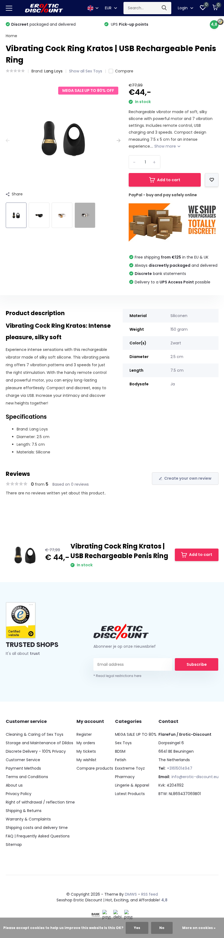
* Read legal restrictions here (117, 675)
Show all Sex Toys (85, 71)
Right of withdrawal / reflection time (40, 802)
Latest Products (130, 793)
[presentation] (8, 140)
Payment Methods (23, 768)
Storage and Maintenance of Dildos (39, 743)
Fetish (120, 760)
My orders (85, 743)
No (161, 927)
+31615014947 (179, 768)
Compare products (94, 768)
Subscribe (197, 664)
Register (84, 734)
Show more (165, 146)
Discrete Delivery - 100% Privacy (36, 751)
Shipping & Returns (24, 810)
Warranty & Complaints (28, 819)
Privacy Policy (18, 793)
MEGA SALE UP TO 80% (136, 734)
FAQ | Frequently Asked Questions (38, 836)
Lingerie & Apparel (132, 785)
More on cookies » (199, 927)
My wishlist (86, 760)
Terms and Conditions (27, 776)
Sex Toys (123, 743)
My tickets (86, 751)
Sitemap (14, 844)
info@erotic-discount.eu (195, 776)
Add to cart (168, 180)
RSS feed (149, 894)
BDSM (120, 751)
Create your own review (187, 478)
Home (11, 36)
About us (14, 785)
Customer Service (23, 760)
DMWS (131, 894)
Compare (124, 71)
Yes (137, 927)
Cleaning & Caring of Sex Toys (34, 734)
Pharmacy (125, 776)
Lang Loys (53, 71)
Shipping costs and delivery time (37, 827)
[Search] (164, 8)
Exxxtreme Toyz (130, 768)
